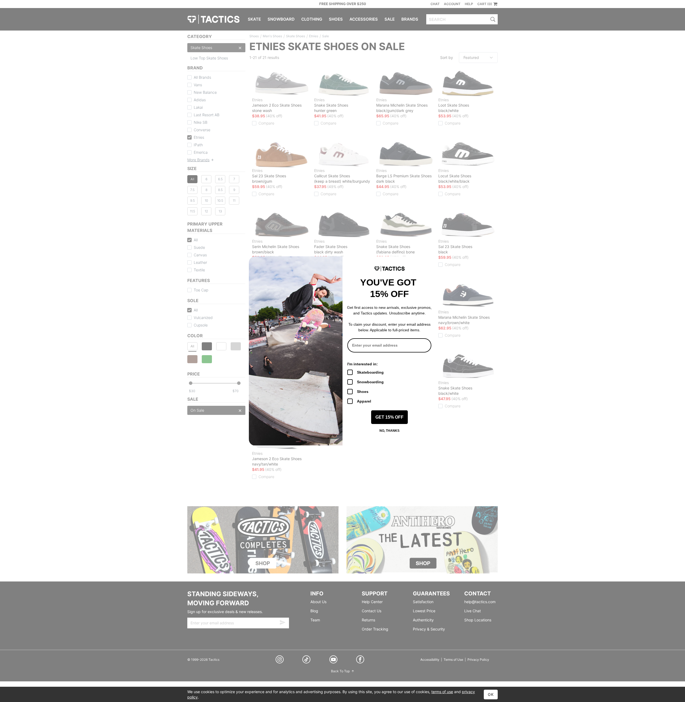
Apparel (364, 401)
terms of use (442, 691)
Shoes (362, 391)
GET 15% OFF (389, 417)
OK (491, 694)
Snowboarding (370, 382)
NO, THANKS (389, 431)
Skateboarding (370, 372)
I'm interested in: (362, 364)
